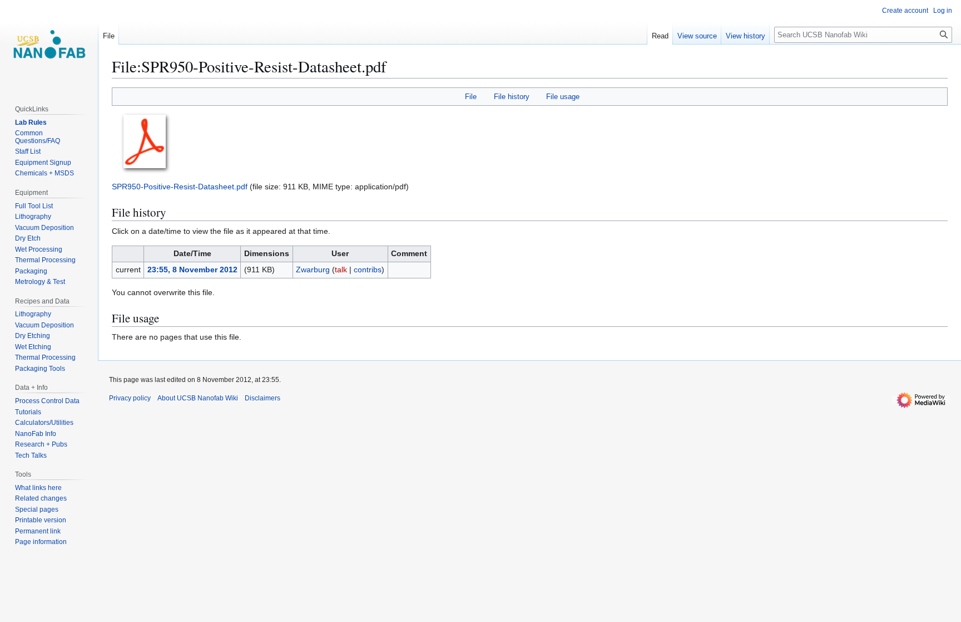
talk (341, 269)
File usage (562, 96)
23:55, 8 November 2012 (192, 269)
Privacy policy (130, 398)
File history (511, 96)
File (471, 96)
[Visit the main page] (48, 44)
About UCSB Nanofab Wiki (197, 398)
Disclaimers (262, 398)
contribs (368, 269)
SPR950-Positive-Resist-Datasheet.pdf (179, 186)
